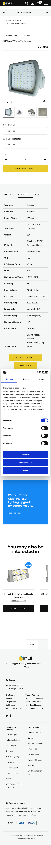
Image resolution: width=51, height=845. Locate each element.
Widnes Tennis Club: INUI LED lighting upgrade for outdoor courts (20, 500)
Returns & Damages (35, 760)
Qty (4, 154)
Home (5, 20)
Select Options (18, 608)
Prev (4, 12)
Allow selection (25, 462)
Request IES (25, 365)
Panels (8, 779)
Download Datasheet (26, 358)
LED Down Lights (12, 762)
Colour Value (9, 125)
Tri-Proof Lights (12, 768)
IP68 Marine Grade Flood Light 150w (16, 23)
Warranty (31, 765)
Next (47, 12)
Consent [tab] (9, 379)
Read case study (14, 513)
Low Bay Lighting (12, 773)
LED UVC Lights (12, 735)
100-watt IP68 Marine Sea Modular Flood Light (19, 596)
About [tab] (42, 379)
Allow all (25, 454)
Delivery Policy (33, 754)
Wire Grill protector (12, 139)
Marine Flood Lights (16, 20)
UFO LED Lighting (12, 757)
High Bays (9, 751)
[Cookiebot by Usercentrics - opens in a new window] (37, 372)
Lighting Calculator (35, 732)
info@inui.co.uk (17, 689)
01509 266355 (25, 12)
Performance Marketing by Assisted (25, 838)
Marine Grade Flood (13, 740)
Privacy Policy (33, 749)
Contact (31, 738)
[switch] (44, 428)
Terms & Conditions (35, 743)
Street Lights (11, 746)
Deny (25, 471)
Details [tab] (26, 379)
